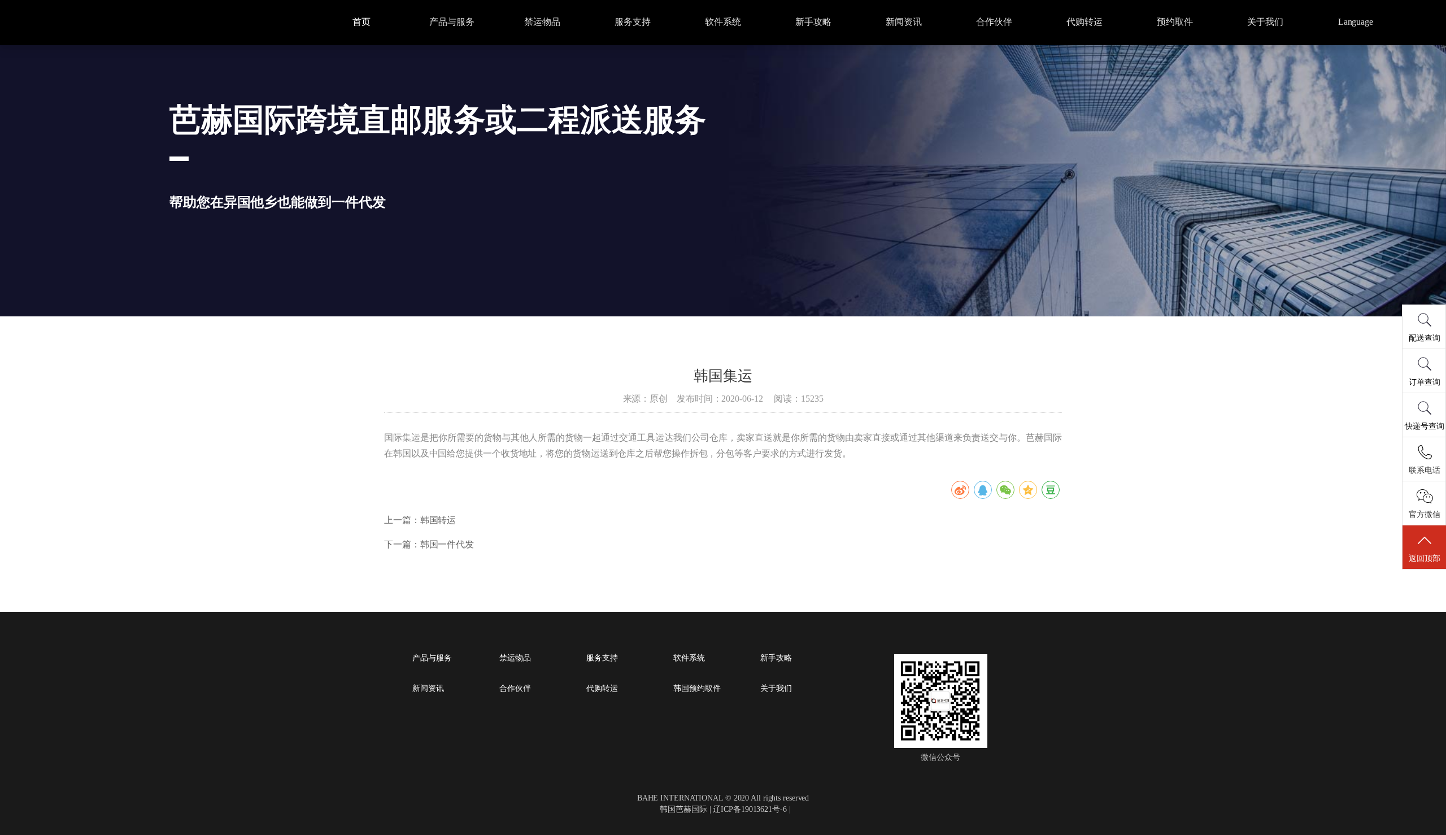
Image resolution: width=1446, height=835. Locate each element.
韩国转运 (438, 520)
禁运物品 (542, 22)
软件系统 (723, 22)
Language (1355, 22)
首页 (361, 22)
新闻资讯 (904, 22)
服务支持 (633, 22)
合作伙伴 (994, 22)
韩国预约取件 (696, 689)
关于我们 (1265, 22)
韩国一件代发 (447, 544)
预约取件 (1175, 22)
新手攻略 (813, 22)
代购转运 (1084, 22)
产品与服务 (451, 22)
